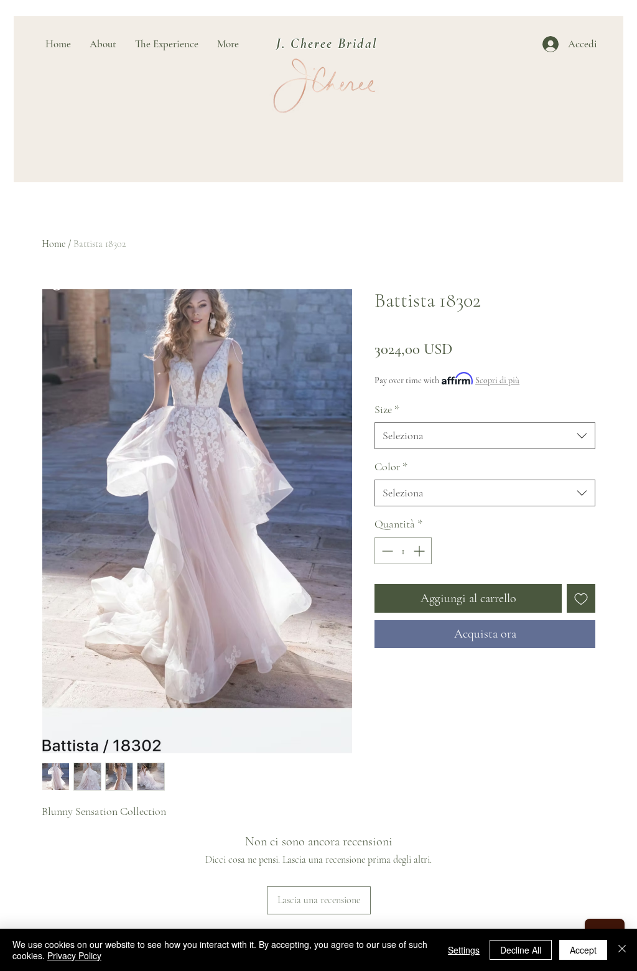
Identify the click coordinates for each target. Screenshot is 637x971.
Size (386, 409)
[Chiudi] (622, 950)
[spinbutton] (403, 551)
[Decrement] (386, 551)
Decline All (520, 950)
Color (390, 466)
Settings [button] (464, 950)
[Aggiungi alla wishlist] (581, 598)
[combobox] (484, 435)
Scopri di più (497, 380)
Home (53, 244)
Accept (583, 950)
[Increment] (420, 551)
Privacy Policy (74, 955)
